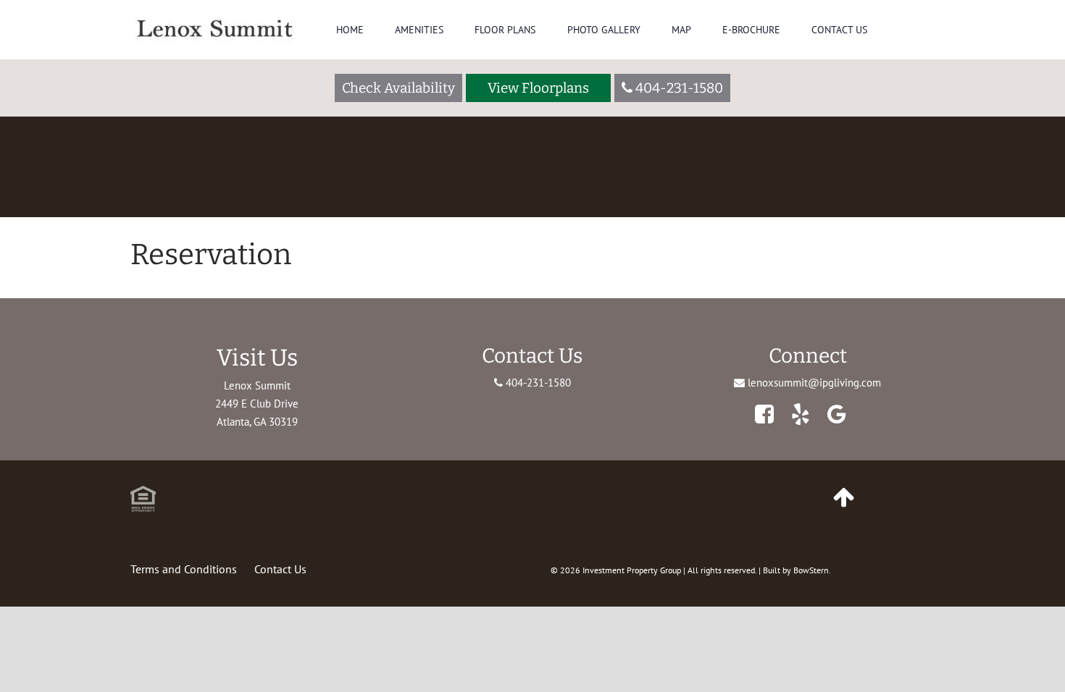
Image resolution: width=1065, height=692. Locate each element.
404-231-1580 (537, 382)
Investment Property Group (631, 570)
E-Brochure (751, 29)
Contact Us (839, 29)
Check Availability (398, 88)
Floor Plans (505, 29)
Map (681, 29)
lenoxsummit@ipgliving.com (814, 382)
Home (350, 29)
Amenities (419, 29)
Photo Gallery (603, 29)
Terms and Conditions (183, 569)
